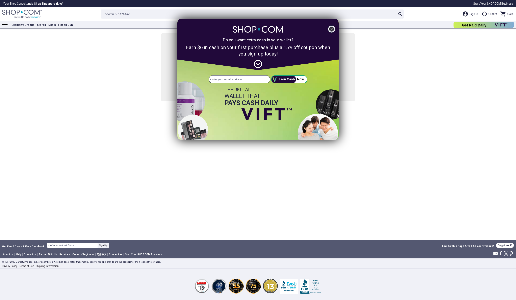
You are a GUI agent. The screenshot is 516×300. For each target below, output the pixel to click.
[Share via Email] (495, 255)
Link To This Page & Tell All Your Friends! (468, 246)
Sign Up (103, 245)
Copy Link (505, 245)
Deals (52, 24)
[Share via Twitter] (506, 253)
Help (18, 254)
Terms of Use (26, 266)
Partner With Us (48, 254)
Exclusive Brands (23, 24)
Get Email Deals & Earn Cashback (23, 246)
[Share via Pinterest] (511, 253)
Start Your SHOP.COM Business (493, 3)
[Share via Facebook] (501, 253)
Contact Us (30, 254)
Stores (41, 24)
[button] (84, 254)
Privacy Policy (9, 266)
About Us (8, 254)
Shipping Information (47, 266)
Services (64, 254)
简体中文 (101, 254)
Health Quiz (66, 24)
